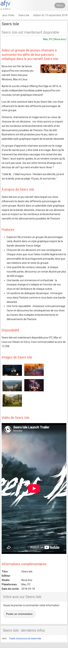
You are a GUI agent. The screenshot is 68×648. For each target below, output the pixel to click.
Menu (60, 5)
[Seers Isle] (53, 68)
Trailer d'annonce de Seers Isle (21, 638)
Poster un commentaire (19, 614)
